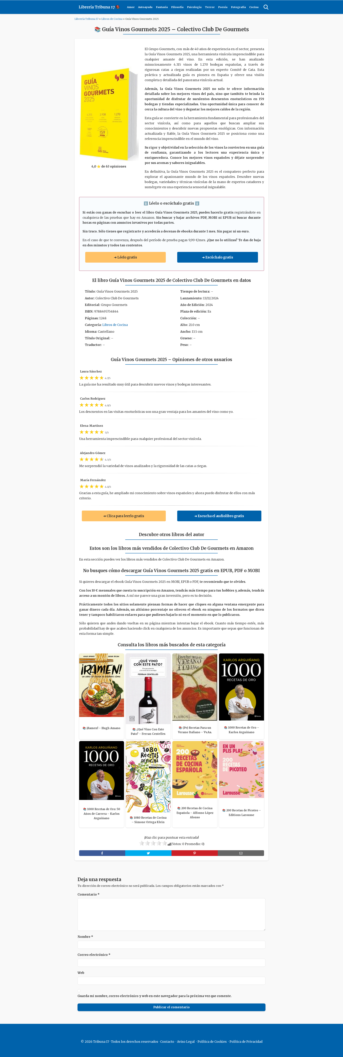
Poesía (222, 7)
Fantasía (162, 7)
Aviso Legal (186, 1042)
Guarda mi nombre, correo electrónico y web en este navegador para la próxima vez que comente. (155, 996)
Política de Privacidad (246, 1042)
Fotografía (238, 7)
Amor (131, 7)
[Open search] (266, 7)
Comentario (89, 894)
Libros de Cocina (111, 19)
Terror (210, 7)
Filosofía (177, 7)
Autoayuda (145, 7)
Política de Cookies (212, 1042)
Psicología (194, 7)
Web (81, 973)
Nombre (85, 937)
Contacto (167, 1042)
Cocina (254, 7)
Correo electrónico (94, 955)
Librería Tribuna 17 (86, 19)
